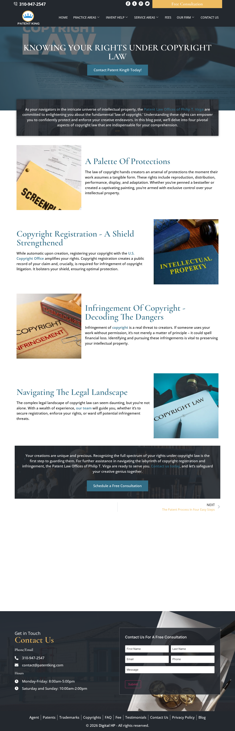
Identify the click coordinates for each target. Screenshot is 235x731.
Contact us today (165, 466)
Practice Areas (84, 17)
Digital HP (107, 725)
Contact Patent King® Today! (118, 70)
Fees (168, 17)
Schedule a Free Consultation (117, 485)
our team (84, 408)
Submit (133, 684)
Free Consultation (187, 4)
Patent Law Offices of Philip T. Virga (174, 109)
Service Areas (144, 17)
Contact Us (210, 17)
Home (63, 17)
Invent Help (115, 17)
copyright (119, 327)
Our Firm (184, 17)
